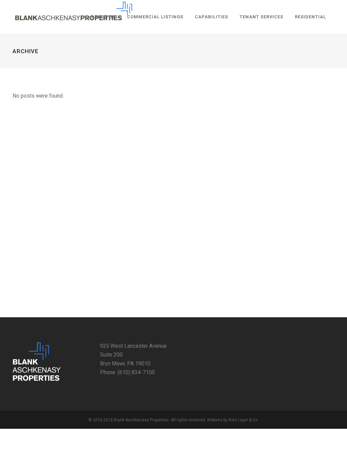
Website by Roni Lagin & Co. (233, 420)
